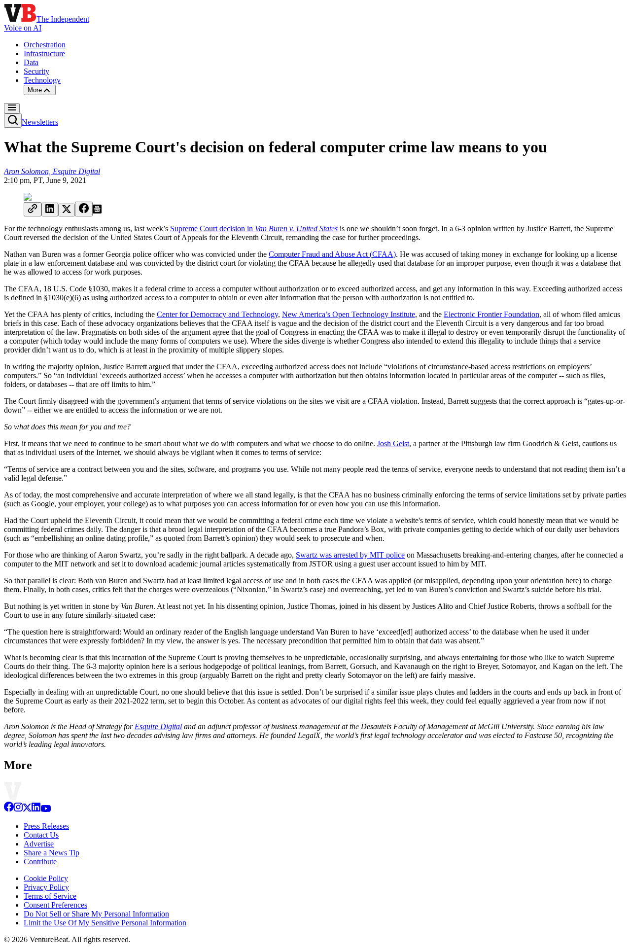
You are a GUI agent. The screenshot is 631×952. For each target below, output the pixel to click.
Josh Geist (393, 443)
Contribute (40, 861)
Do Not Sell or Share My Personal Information (96, 914)
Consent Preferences (55, 905)
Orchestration (45, 44)
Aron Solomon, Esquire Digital (52, 171)
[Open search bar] (13, 120)
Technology (42, 80)
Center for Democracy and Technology (217, 314)
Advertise (39, 844)
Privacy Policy (46, 887)
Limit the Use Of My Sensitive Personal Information (105, 922)
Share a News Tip (51, 852)
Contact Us (41, 835)
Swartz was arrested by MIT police (350, 555)
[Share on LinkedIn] (49, 209)
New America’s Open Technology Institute (348, 314)
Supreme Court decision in (254, 228)
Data (31, 62)
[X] (27, 809)
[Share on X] (66, 210)
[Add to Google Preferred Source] (97, 211)
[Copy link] (32, 209)
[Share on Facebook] (84, 209)
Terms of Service (50, 896)
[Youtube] (45, 809)
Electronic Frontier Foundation (491, 314)
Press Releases (46, 826)
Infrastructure (44, 53)
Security (36, 71)
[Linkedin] (36, 809)
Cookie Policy (46, 878)
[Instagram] (18, 809)
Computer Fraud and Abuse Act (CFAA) (332, 254)
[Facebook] (9, 809)
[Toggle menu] (12, 108)
